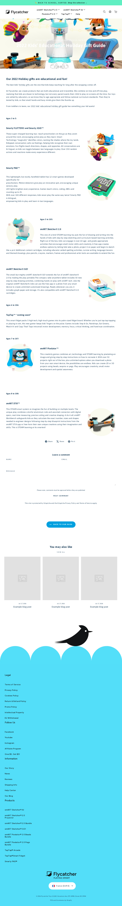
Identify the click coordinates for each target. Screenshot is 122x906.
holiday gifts (24, 85)
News (7, 773)
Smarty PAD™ (13, 168)
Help (78, 14)
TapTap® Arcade (12, 850)
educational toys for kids (51, 40)
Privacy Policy (70, 503)
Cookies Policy (12, 695)
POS (51, 900)
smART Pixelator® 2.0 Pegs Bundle (17, 843)
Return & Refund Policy (15, 701)
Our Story (9, 768)
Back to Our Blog (62, 524)
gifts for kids (73, 40)
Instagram (9, 743)
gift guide (64, 40)
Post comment (61, 496)
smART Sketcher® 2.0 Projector (15, 816)
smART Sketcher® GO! (17, 269)
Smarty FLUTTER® (15, 128)
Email (64, 459)
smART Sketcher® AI (73, 10)
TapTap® (65, 14)
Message (10, 471)
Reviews (8, 779)
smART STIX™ (13, 403)
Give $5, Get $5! (12, 754)
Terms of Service (86, 503)
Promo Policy (11, 707)
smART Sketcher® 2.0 (47, 10)
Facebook (9, 732)
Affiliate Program (13, 749)
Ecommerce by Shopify (64, 900)
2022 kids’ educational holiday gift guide (49, 106)
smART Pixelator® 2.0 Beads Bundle (18, 835)
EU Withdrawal (11, 718)
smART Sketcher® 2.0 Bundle (18, 823)
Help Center (10, 790)
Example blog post (22, 607)
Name (9, 459)
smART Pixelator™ (49, 348)
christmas (38, 40)
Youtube (9, 737)
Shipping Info (11, 785)
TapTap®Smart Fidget (15, 856)
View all (61, 552)
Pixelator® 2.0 (49, 14)
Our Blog (9, 796)
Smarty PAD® (11, 861)
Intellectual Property (14, 712)
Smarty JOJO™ (36, 128)
